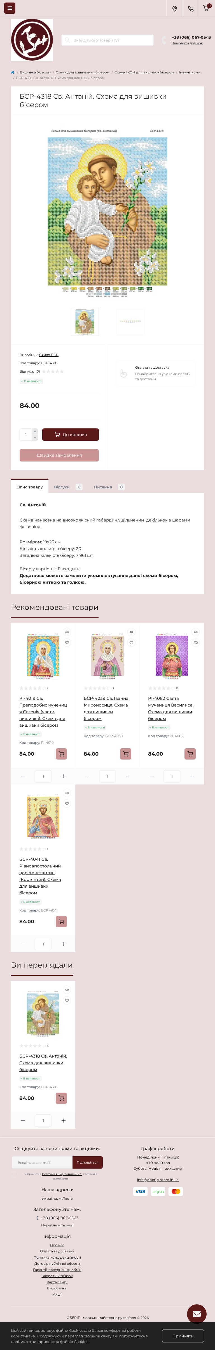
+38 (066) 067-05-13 (191, 37)
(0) (38, 371)
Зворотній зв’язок (57, 1276)
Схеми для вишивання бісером (82, 72)
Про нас (57, 1245)
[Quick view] (67, 632)
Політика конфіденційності (62, 1174)
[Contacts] (191, 8)
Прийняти (183, 1336)
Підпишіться (88, 1162)
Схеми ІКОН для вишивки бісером (144, 72)
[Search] (67, 40)
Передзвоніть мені (57, 1225)
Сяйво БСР (49, 355)
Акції (57, 1294)
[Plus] (35, 431)
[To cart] (61, 754)
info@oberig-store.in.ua (158, 1180)
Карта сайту (57, 1282)
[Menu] (9, 8)
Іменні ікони (189, 72)
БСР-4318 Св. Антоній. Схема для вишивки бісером (43, 1062)
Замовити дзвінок (187, 43)
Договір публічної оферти (57, 1263)
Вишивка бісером (35, 72)
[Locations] (174, 8)
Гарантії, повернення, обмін (57, 1270)
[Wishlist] (67, 642)
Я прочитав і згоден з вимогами (60, 1176)
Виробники (57, 1288)
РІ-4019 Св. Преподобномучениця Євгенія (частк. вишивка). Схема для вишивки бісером (43, 712)
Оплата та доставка (152, 367)
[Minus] (35, 438)
